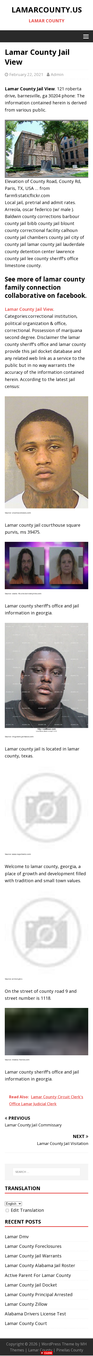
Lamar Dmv (17, 1236)
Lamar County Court (26, 1323)
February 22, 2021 (26, 74)
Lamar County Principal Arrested (38, 1294)
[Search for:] (46, 1172)
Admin (57, 74)
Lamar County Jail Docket (31, 1285)
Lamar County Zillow (26, 1304)
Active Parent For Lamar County (38, 1275)
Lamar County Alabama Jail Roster (40, 1265)
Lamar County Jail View (29, 309)
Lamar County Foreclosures (33, 1246)
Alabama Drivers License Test (35, 1314)
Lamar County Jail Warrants (33, 1256)
